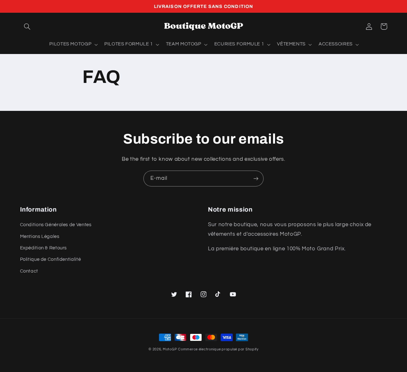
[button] (27, 26)
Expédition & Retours (43, 248)
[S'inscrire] (256, 178)
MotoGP (170, 349)
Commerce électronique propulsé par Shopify (218, 349)
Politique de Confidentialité (50, 259)
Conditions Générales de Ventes (56, 224)
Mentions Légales (39, 236)
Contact (29, 271)
